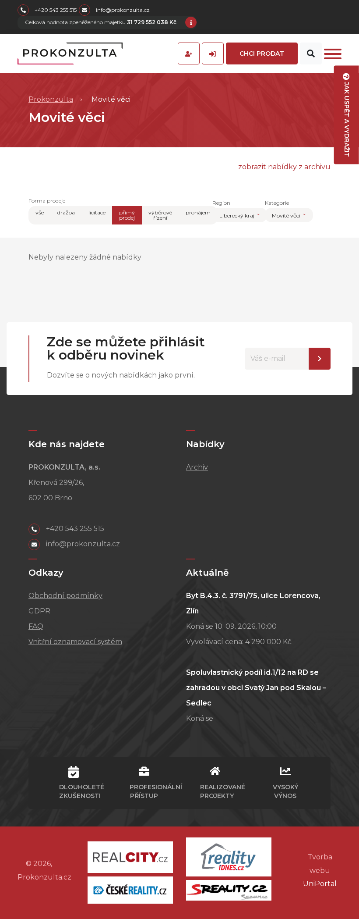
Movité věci (287, 215)
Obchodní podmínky (65, 595)
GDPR (39, 611)
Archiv (197, 467)
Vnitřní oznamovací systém (75, 642)
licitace (97, 212)
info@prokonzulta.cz (122, 10)
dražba (66, 212)
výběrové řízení (160, 215)
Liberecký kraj (237, 215)
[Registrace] (189, 54)
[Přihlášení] (213, 54)
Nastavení (320, 359)
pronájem (198, 212)
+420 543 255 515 (55, 10)
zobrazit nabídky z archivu (284, 167)
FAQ (35, 626)
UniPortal (320, 884)
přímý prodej (127, 215)
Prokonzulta (50, 99)
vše (39, 212)
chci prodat (261, 53)
